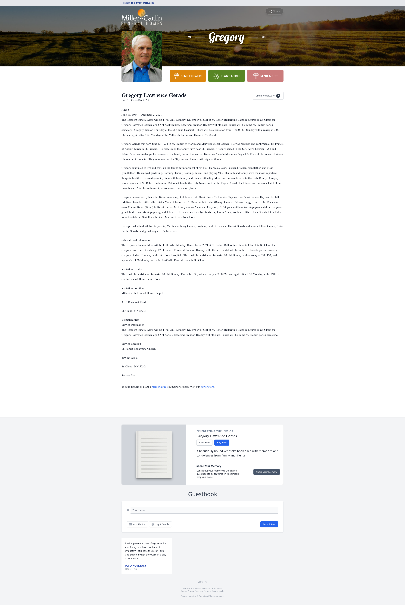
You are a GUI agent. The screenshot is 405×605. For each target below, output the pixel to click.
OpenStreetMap (206, 596)
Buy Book (222, 442)
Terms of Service (211, 591)
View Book (204, 442)
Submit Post (269, 524)
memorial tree (160, 386)
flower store (207, 386)
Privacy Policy (193, 591)
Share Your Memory (266, 471)
